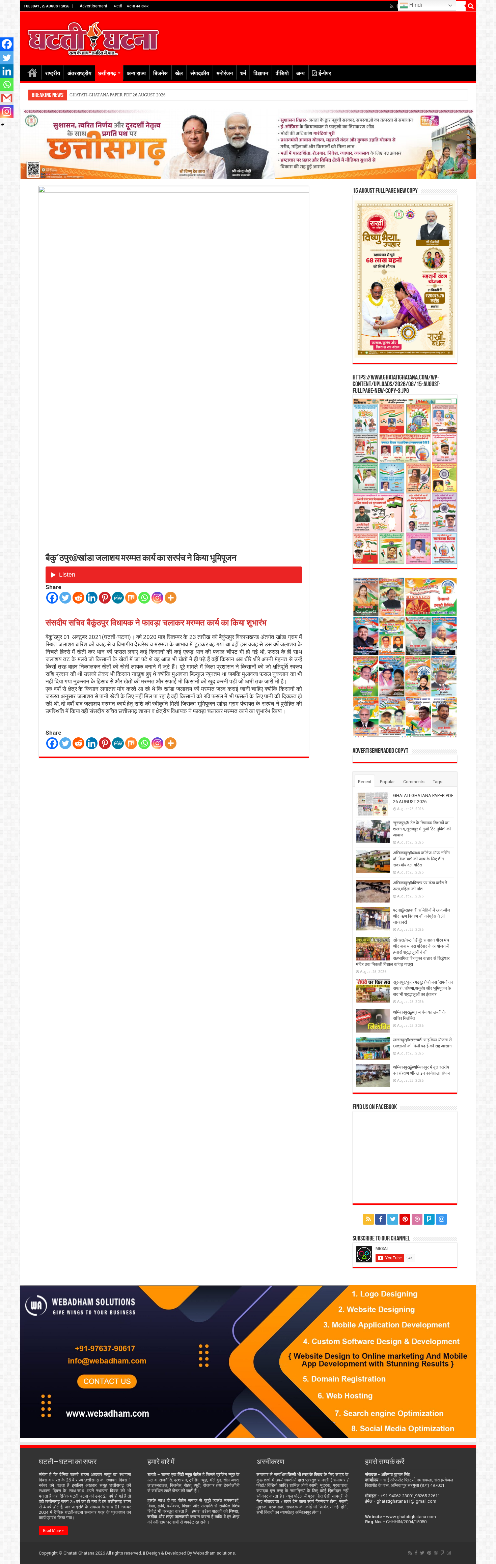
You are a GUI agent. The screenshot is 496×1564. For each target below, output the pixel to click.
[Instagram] (157, 598)
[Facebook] (397, 6)
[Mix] (131, 598)
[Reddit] (78, 598)
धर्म (243, 73)
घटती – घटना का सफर (131, 6)
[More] (170, 598)
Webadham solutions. (214, 1553)
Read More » (53, 1530)
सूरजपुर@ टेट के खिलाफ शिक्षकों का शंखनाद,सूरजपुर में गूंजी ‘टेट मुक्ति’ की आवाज (133, 94)
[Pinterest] (105, 598)
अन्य (300, 73)
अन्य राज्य (136, 73)
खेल (179, 73)
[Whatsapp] (144, 598)
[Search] (471, 6)
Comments (413, 781)
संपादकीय (199, 73)
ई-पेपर (325, 73)
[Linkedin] (92, 598)
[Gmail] (6, 98)
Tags (437, 781)
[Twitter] (65, 598)
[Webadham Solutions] (248, 1361)
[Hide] (2, 124)
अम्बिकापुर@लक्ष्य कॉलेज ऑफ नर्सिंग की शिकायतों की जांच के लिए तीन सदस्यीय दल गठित (421, 858)
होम (32, 72)
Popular (387, 781)
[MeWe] (118, 598)
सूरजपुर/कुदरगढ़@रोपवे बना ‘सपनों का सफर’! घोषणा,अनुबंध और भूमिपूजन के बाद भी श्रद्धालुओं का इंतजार (423, 988)
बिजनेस (160, 73)
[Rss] (391, 6)
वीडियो (282, 73)
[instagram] (441, 1219)
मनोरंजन (225, 73)
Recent (364, 781)
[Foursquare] (429, 1219)
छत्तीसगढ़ (107, 73)
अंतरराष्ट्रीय (79, 73)
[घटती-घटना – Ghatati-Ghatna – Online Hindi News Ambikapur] (92, 37)
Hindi (415, 5)
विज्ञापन (260, 73)
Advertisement (93, 6)
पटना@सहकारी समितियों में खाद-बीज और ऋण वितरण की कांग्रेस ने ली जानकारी (421, 916)
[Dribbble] (417, 1219)
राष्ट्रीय (52, 73)
